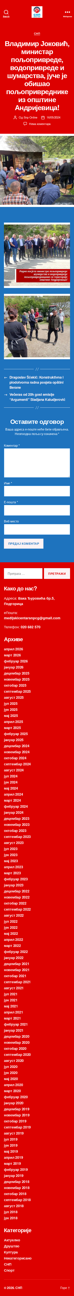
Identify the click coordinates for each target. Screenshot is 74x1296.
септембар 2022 (17, 909)
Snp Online (30, 117)
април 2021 (13, 1012)
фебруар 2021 (16, 1024)
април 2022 (13, 939)
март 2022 (12, 945)
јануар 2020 (13, 1102)
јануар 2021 (13, 1030)
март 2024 (12, 800)
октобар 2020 (15, 1048)
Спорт (9, 1270)
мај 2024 (11, 788)
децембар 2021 (16, 963)
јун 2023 (11, 854)
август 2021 (14, 987)
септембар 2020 (17, 1054)
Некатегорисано (18, 1258)
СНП (37, 33)
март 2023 (12, 872)
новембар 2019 (17, 1115)
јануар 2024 (13, 812)
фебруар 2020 (16, 1096)
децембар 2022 (16, 891)
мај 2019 (11, 1151)
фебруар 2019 (16, 1169)
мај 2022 (11, 933)
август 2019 (14, 1133)
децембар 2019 (16, 1108)
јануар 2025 (13, 739)
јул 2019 (11, 1139)
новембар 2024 (17, 751)
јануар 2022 (13, 957)
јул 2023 (11, 848)
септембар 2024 (17, 764)
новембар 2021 (17, 969)
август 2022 (14, 915)
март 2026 (12, 655)
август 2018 (14, 1205)
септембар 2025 (17, 691)
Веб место (11, 521)
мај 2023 (11, 860)
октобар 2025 (15, 685)
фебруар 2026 (16, 661)
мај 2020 (11, 1078)
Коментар (12, 445)
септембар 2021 (17, 981)
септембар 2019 (17, 1127)
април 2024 (13, 794)
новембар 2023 (17, 824)
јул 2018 (11, 1211)
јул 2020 (11, 1066)
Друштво (11, 1246)
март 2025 (12, 727)
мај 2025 (11, 715)
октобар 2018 (15, 1193)
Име (8, 483)
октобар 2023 (15, 830)
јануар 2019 (13, 1175)
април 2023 (13, 866)
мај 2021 (11, 1006)
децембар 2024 (16, 745)
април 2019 (13, 1157)
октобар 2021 (15, 975)
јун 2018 (11, 1217)
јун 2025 (11, 709)
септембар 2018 (17, 1199)
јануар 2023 (13, 885)
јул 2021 (11, 994)
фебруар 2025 (16, 733)
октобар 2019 (15, 1121)
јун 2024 (11, 782)
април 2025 (13, 721)
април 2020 (13, 1084)
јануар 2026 (13, 667)
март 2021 (12, 1018)
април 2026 (13, 649)
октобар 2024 (15, 757)
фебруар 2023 (16, 879)
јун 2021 (11, 1000)
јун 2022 (11, 927)
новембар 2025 (17, 679)
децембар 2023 (16, 818)
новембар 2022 (17, 897)
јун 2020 (11, 1072)
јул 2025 (11, 703)
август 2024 (14, 770)
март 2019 (12, 1163)
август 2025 (14, 697)
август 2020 (14, 1060)
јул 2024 (11, 776)
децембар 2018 (16, 1181)
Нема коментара (40, 124)
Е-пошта (11, 502)
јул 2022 (11, 921)
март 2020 (12, 1090)
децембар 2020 (16, 1036)
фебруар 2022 (16, 951)
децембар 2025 (16, 673)
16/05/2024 (53, 117)
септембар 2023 (17, 836)
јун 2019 (11, 1145)
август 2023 (14, 842)
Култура (11, 1252)
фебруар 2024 (16, 806)
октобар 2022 (15, 903)
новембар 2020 (17, 1042)
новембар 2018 (17, 1187)
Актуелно (12, 1240)
